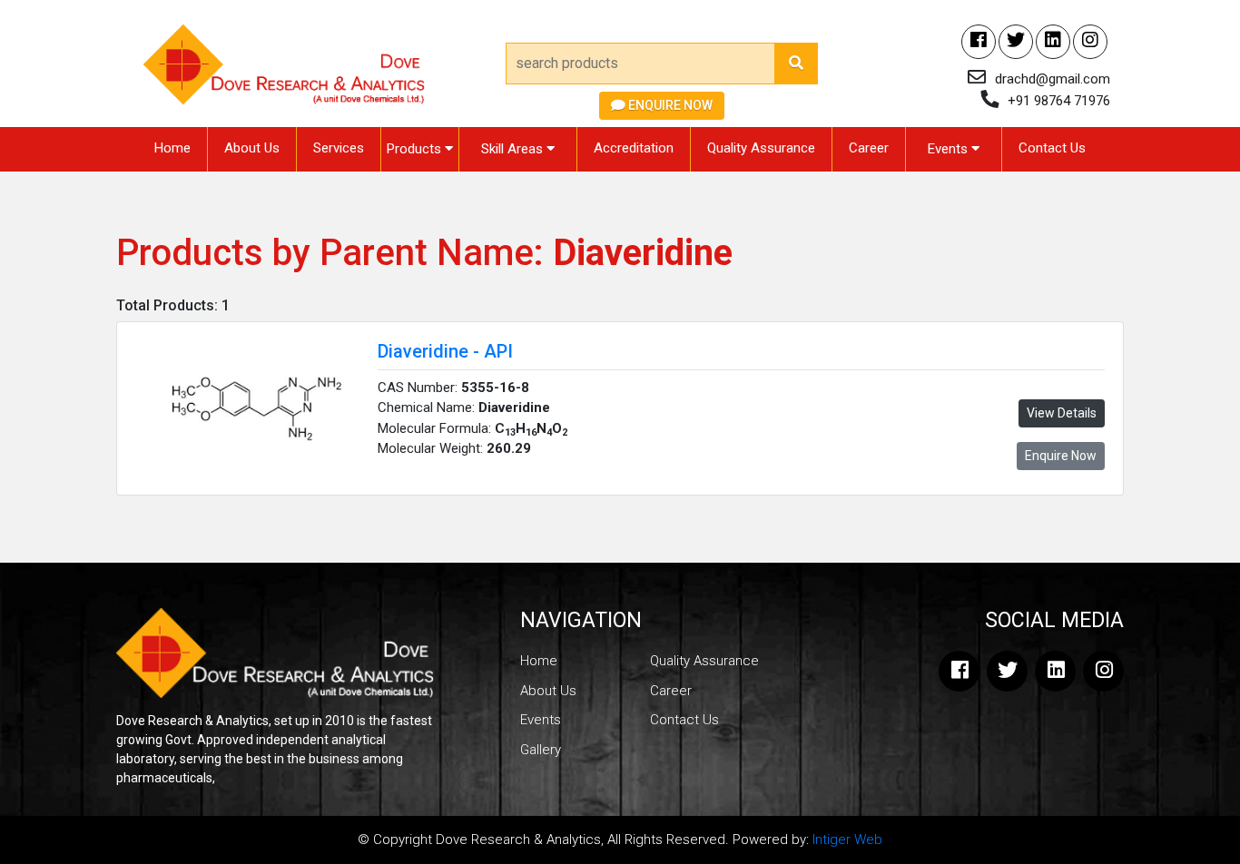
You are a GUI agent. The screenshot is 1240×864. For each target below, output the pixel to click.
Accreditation (634, 148)
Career (869, 148)
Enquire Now (669, 105)
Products (416, 149)
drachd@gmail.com (1052, 79)
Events (949, 149)
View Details (1062, 413)
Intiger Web (847, 839)
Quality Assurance (761, 148)
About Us (252, 148)
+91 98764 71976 (1059, 101)
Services (338, 148)
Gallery (540, 749)
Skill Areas (513, 149)
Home (172, 148)
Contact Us (1052, 148)
